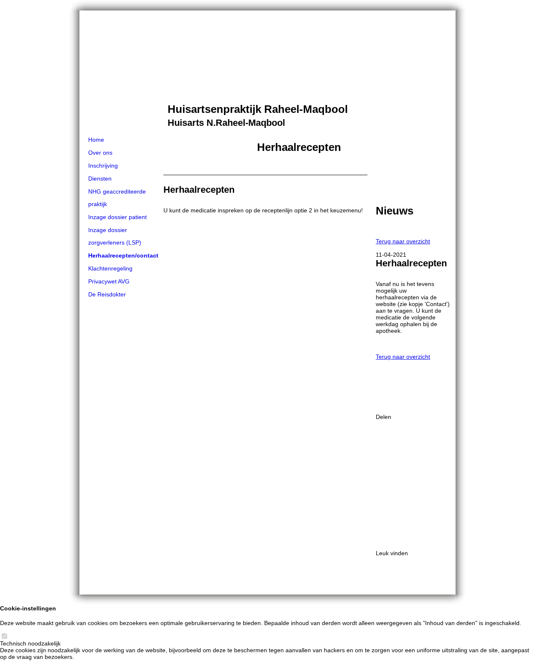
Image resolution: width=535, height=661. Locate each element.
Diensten (100, 178)
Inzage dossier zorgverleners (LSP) (114, 236)
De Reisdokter (107, 294)
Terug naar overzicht (403, 241)
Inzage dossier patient (117, 217)
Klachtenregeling (110, 268)
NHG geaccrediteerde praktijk (117, 197)
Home (96, 139)
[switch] (4, 636)
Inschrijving (103, 165)
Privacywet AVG (109, 281)
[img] (267, 72)
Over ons (100, 152)
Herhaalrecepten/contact (123, 255)
